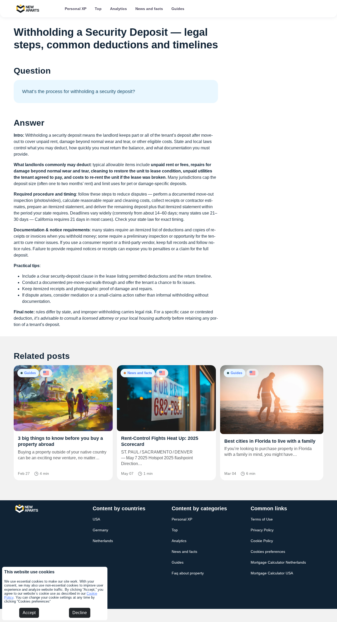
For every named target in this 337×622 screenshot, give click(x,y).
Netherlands (103, 541)
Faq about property (188, 573)
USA (96, 519)
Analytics (118, 9)
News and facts (149, 9)
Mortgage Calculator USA (272, 573)
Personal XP (75, 9)
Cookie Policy (262, 541)
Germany (100, 530)
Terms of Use (262, 519)
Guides (177, 9)
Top (98, 9)
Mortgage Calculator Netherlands (278, 562)
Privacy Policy (262, 530)
